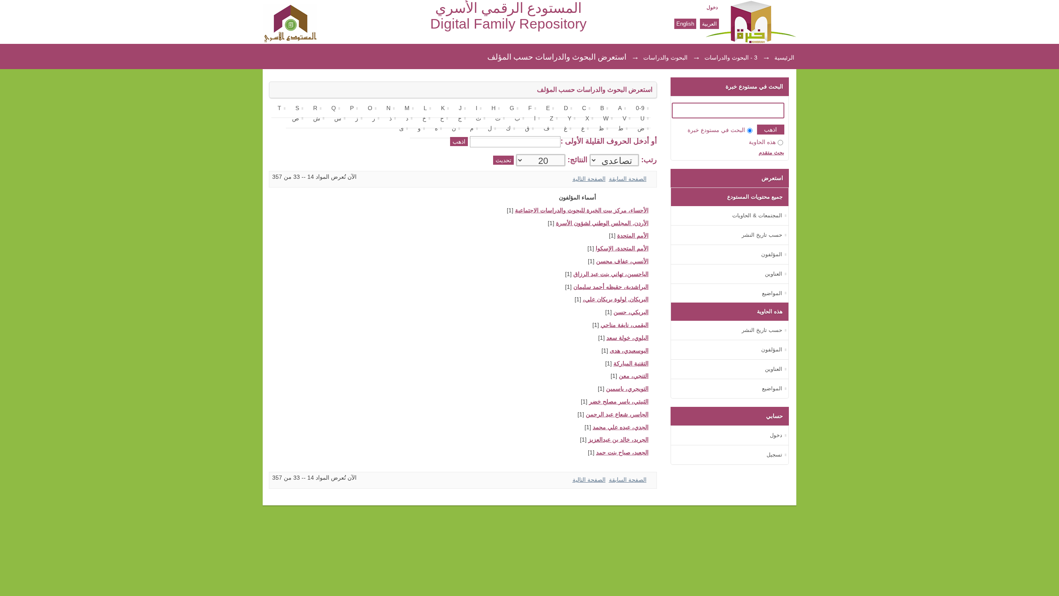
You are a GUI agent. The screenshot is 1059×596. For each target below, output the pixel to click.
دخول (712, 7)
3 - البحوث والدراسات (730, 57)
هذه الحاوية (762, 142)
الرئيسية (784, 57)
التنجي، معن (634, 376)
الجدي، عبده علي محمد (621, 427)
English (685, 24)
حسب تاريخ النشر (762, 235)
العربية (709, 24)
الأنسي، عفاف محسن (622, 261)
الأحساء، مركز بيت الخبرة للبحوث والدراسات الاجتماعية (582, 210)
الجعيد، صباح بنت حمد (622, 452)
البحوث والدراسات (665, 57)
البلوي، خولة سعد (627, 338)
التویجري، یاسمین (627, 389)
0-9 (640, 108)
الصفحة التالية (589, 179)
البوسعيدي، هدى (629, 351)
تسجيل (774, 455)
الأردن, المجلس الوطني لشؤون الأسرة (602, 223)
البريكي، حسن (631, 312)
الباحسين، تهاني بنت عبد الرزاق (611, 274)
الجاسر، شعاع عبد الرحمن (617, 414)
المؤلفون (771, 254)
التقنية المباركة (631, 363)
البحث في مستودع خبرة (716, 130)
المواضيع (772, 293)
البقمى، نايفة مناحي (625, 325)
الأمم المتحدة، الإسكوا (622, 248)
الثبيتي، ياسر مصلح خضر (619, 402)
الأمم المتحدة (633, 236)
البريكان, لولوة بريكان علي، (616, 299)
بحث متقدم (771, 152)
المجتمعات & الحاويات (757, 215)
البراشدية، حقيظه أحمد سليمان (611, 287)
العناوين (773, 274)
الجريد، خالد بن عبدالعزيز (618, 440)
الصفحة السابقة (628, 179)
